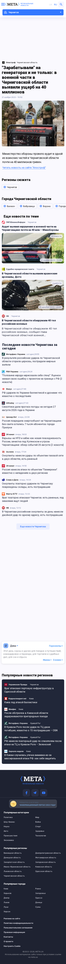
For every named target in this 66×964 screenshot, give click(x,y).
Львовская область (13, 871)
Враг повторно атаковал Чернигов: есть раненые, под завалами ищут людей (33, 499)
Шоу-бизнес (9, 822)
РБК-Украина (12, 371)
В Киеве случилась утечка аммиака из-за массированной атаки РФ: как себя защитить (30, 757)
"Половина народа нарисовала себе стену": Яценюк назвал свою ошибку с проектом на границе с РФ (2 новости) (32, 379)
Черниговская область (27, 62)
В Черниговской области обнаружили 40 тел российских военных (29, 322)
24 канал (10, 434)
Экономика (9, 840)
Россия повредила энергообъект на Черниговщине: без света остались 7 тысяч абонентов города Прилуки (32, 424)
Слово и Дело (12, 480)
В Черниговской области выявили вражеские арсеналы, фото (29, 275)
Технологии (40, 836)
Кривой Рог (35, 723)
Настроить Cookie (12, 946)
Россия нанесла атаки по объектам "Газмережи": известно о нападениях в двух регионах (30, 471)
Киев (31, 698)
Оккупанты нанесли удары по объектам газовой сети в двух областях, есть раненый (32, 457)
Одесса (38, 898)
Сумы (38, 907)
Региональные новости (27, 4)
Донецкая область (12, 858)
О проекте (8, 941)
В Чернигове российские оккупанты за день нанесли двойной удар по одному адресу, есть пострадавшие (32, 513)
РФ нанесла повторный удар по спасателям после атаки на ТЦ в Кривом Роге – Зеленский (33, 743)
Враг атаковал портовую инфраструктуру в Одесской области (29, 690)
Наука (6, 826)
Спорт (38, 826)
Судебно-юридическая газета (20, 269)
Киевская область (43, 867)
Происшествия (10, 836)
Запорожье (40, 893)
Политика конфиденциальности (16, 923)
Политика (8, 817)
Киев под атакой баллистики (20, 702)
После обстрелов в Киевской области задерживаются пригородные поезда (26, 715)
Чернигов (32, 222)
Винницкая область (13, 853)
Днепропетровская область (48, 853)
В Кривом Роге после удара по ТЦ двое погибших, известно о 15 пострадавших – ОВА (31, 729)
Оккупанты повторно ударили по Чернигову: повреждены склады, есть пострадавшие (27, 485)
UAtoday (10, 403)
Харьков (7, 893)
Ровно (38, 889)
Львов (6, 902)
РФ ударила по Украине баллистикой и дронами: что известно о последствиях (32, 394)
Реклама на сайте (12, 919)
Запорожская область (45, 862)
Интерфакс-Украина (15, 354)
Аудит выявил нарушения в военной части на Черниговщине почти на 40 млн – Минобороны (30, 228)
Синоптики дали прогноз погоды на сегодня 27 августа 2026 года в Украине (29, 408)
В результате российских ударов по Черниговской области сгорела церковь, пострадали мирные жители (31, 361)
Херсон (7, 911)
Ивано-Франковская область (17, 867)
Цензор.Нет (11, 417)
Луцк (6, 907)
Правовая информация (14, 932)
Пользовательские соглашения (16, 928)
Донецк (38, 902)
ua (50, 4)
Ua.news (10, 452)
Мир (37, 817)
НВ (7, 508)
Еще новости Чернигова (33, 526)
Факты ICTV (11, 494)
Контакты (8, 937)
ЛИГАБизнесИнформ (15, 222)
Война (38, 822)
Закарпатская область (14, 862)
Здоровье (39, 831)
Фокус (9, 389)
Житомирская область (45, 858)
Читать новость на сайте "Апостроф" (24, 167)
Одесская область (43, 871)
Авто (6, 831)
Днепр (6, 898)
